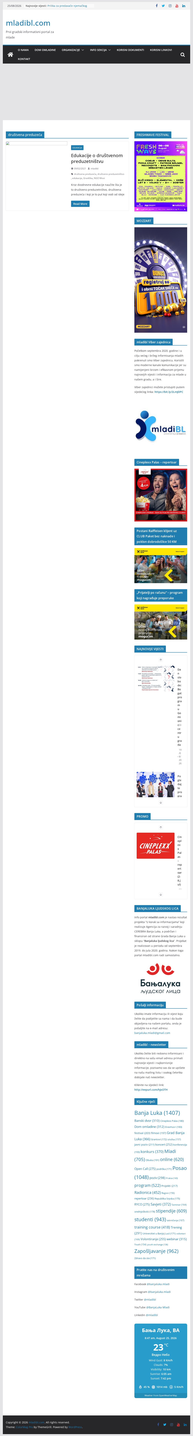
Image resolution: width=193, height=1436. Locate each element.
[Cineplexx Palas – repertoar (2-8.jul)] (155, 846)
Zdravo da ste (145, 1258)
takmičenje (175, 1220)
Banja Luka (157, 1113)
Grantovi (159, 1139)
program (147, 1185)
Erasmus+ (173, 1127)
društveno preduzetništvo (110, 174)
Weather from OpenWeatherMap (161, 1395)
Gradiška (88, 178)
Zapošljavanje (156, 1251)
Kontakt (24, 59)
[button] (82, 50)
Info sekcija (98, 50)
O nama (23, 50)
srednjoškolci (144, 1211)
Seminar (179, 1204)
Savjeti (161, 1204)
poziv (157, 1178)
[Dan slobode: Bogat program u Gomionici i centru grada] (155, 678)
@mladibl (150, 1299)
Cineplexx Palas (172, 1121)
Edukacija (77, 147)
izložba (174, 1139)
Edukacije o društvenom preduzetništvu (97, 158)
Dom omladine (45, 50)
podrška (164, 1169)
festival (142, 1133)
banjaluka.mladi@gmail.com (152, 1033)
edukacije (77, 178)
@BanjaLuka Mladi (158, 1307)
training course (152, 1227)
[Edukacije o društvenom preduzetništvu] (36, 157)
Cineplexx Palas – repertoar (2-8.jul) (180, 860)
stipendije (171, 1211)
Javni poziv (144, 1144)
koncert (163, 1144)
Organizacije (71, 50)
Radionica (147, 1192)
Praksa (172, 1178)
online (172, 1159)
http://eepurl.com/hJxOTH (151, 1089)
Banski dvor (147, 1120)
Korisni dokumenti (130, 50)
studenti (150, 1219)
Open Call (145, 1169)
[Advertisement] (96, 91)
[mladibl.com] (10, 54)
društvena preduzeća (85, 174)
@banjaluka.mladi (158, 1284)
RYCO (142, 1204)
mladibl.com (28, 23)
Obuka (152, 1160)
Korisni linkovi (161, 50)
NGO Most (99, 178)
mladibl (94, 168)
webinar (177, 1239)
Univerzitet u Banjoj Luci (159, 1233)
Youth (140, 1244)
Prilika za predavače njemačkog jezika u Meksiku (67, 7)
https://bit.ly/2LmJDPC (169, 392)
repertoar (144, 1198)
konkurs (152, 1151)
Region (168, 1192)
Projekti (169, 1186)
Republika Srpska (167, 1198)
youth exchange (157, 1244)
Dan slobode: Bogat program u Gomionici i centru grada (180, 707)
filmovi (158, 1133)
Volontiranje (153, 1239)
